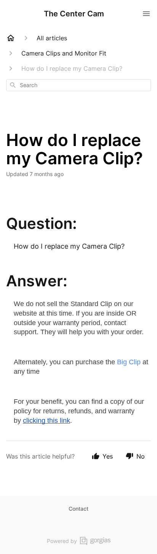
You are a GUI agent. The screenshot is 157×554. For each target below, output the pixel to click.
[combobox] (78, 85)
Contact (78, 508)
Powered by (62, 541)
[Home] (10, 38)
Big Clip (129, 362)
